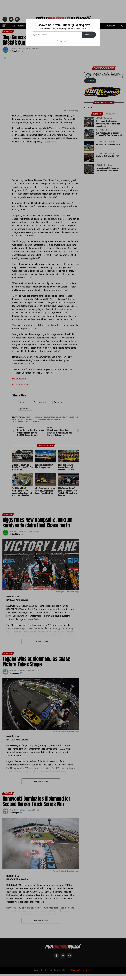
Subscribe (89, 34)
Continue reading (63, 41)
